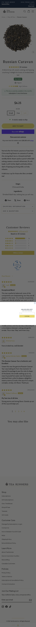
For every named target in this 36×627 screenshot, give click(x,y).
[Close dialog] (35, 303)
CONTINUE (27, 316)
